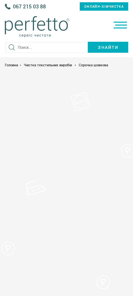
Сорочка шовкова (93, 65)
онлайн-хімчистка (104, 6)
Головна (11, 65)
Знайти (108, 47)
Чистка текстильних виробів (48, 65)
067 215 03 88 (29, 7)
